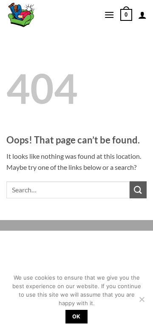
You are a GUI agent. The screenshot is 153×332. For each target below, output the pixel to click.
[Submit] (138, 189)
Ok (76, 316)
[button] (109, 14)
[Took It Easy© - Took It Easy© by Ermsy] (48, 15)
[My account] (142, 15)
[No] (141, 302)
